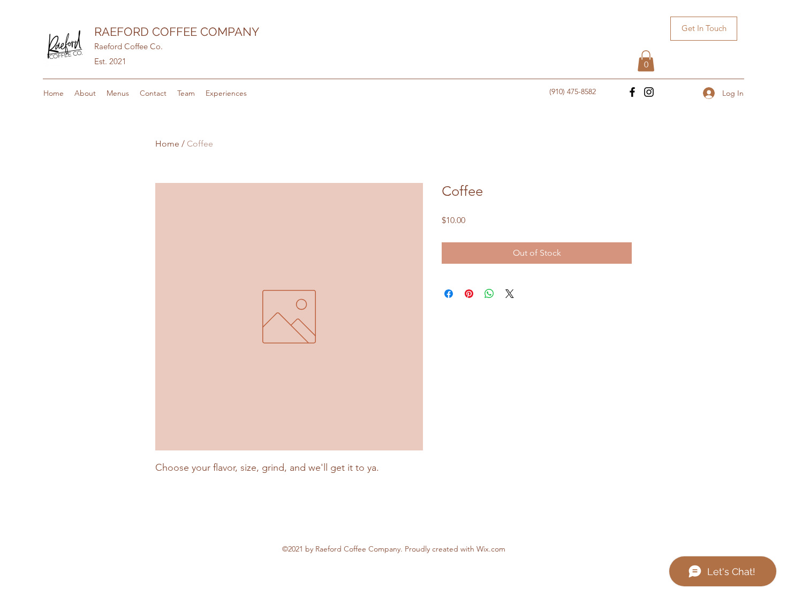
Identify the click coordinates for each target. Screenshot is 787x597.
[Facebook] (632, 92)
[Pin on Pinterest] (469, 293)
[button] (703, 29)
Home (167, 144)
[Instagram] (648, 92)
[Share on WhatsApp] (489, 293)
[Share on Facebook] (448, 293)
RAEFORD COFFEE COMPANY (176, 32)
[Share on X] (509, 293)
